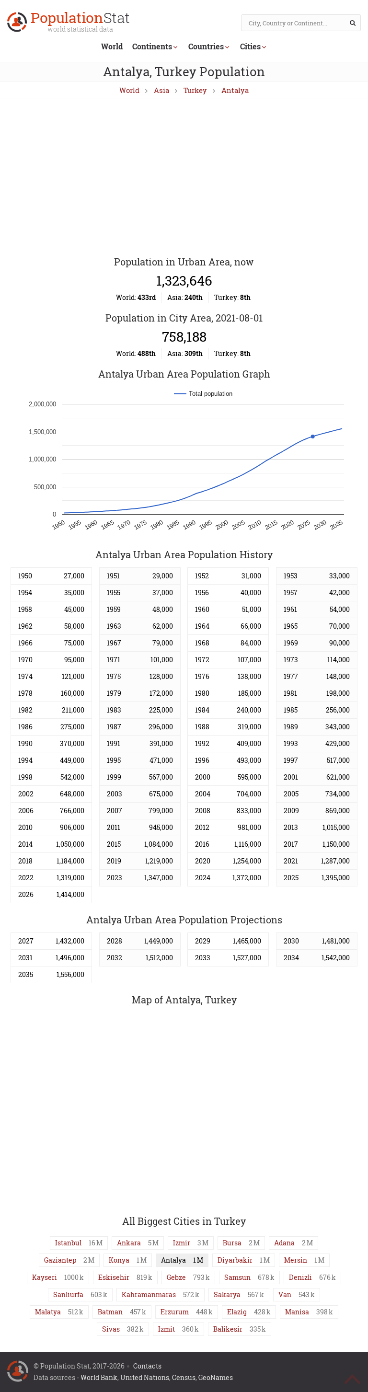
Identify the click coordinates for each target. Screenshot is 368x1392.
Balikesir (227, 1329)
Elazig (237, 1311)
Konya (119, 1260)
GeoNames (215, 1377)
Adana (284, 1242)
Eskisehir (113, 1277)
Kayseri (44, 1277)
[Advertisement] (184, 178)
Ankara (129, 1242)
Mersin (295, 1260)
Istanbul (68, 1242)
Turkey (195, 90)
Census (184, 1377)
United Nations (144, 1377)
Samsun (237, 1277)
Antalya (235, 90)
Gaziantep (60, 1260)
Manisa (297, 1311)
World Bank (98, 1377)
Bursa (232, 1242)
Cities (250, 46)
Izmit (166, 1329)
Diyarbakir (235, 1260)
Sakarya (227, 1294)
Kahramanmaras (149, 1294)
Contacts (147, 1365)
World (112, 46)
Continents (152, 46)
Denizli (300, 1277)
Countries (206, 46)
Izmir (181, 1242)
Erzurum (175, 1311)
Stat (80, 23)
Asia (161, 90)
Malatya (48, 1311)
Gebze (176, 1277)
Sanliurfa (68, 1294)
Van (284, 1294)
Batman (110, 1311)
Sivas (111, 1329)
